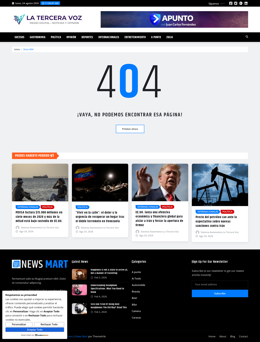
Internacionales (108, 37)
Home (212, 336)
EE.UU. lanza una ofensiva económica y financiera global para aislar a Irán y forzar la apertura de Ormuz (159, 219)
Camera (136, 311)
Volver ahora (131, 128)
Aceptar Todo (35, 329)
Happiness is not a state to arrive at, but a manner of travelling (109, 271)
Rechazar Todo (49, 324)
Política (56, 37)
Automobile (138, 285)
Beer (134, 298)
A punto (156, 37)
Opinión (71, 37)
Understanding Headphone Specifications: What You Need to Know (107, 289)
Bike (134, 304)
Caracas (136, 317)
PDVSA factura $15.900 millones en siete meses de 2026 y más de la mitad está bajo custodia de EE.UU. (39, 217)
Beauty (136, 291)
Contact (243, 336)
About (222, 336)
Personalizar (19, 324)
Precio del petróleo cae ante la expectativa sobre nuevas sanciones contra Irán (216, 221)
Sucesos (19, 37)
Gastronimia (37, 37)
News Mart (81, 336)
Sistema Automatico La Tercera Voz (40, 227)
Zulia (169, 37)
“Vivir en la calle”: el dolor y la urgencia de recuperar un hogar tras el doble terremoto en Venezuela (100, 217)
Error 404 (28, 49)
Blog (232, 336)
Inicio (17, 49)
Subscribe (220, 293)
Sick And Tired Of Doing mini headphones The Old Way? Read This (109, 305)
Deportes (87, 37)
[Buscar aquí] (247, 36)
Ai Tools (136, 278)
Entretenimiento (135, 37)
